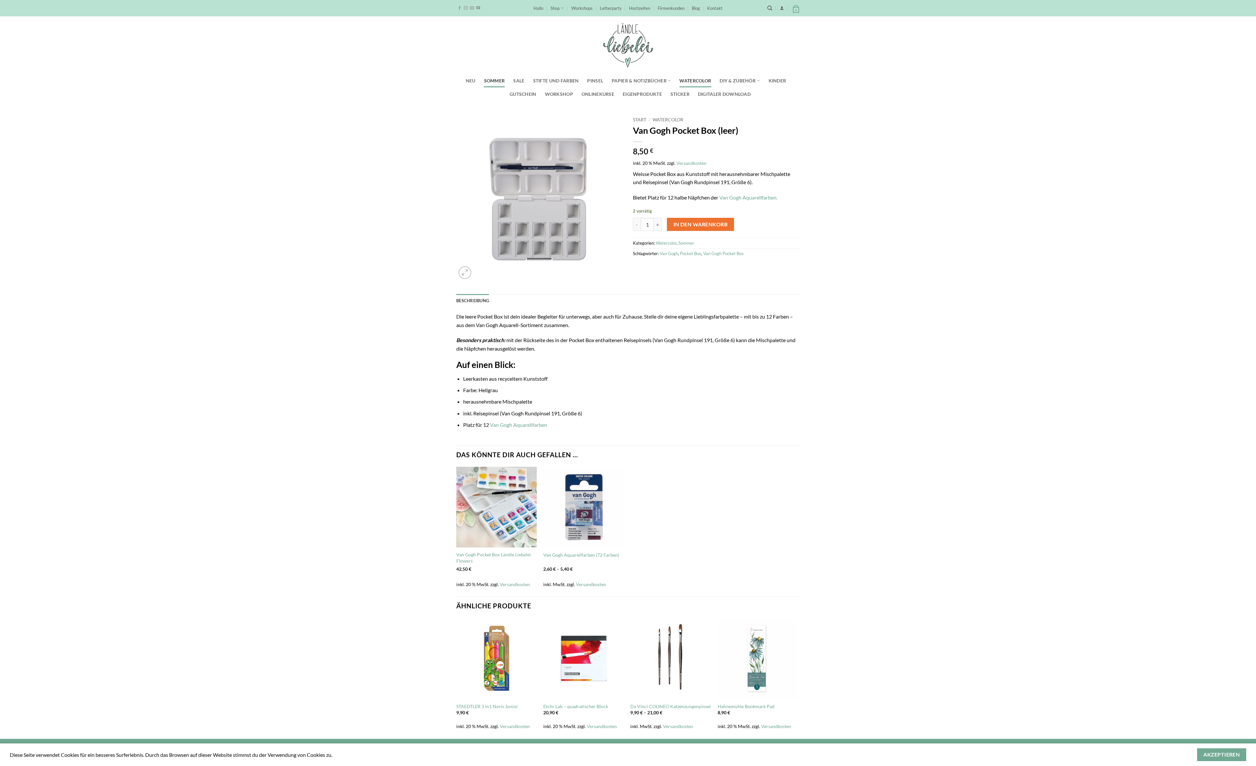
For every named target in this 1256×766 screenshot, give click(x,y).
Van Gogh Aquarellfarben (518, 425)
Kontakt (715, 8)
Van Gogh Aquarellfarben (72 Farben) (581, 555)
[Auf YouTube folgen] (478, 8)
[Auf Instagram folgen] (466, 8)
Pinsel (595, 80)
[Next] (798, 677)
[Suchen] (769, 8)
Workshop (559, 94)
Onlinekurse (598, 94)
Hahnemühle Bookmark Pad (746, 706)
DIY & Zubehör (738, 80)
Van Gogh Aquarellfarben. (748, 197)
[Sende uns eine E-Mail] (472, 8)
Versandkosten (691, 163)
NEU (471, 80)
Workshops (582, 8)
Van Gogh (669, 253)
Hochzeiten (639, 8)
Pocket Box (690, 253)
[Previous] (457, 677)
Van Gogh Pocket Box (723, 253)
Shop (555, 8)
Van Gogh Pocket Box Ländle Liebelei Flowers (493, 558)
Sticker (680, 94)
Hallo (538, 8)
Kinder (777, 80)
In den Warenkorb (700, 224)
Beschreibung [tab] (472, 300)
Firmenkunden (671, 8)
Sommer (494, 80)
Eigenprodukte (642, 94)
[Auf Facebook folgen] (460, 8)
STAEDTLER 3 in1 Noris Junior (487, 706)
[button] (782, 8)
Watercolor (695, 80)
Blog (696, 8)
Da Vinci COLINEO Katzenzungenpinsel (670, 706)
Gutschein (523, 94)
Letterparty (611, 8)
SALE (518, 80)
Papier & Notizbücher (639, 80)
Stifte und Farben (556, 80)
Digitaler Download (724, 94)
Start (639, 119)
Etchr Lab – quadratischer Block (575, 706)
